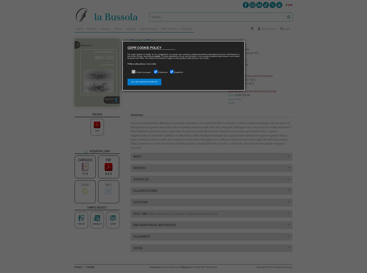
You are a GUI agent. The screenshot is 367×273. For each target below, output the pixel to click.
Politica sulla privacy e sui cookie (141, 64)
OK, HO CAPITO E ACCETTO (144, 82)
